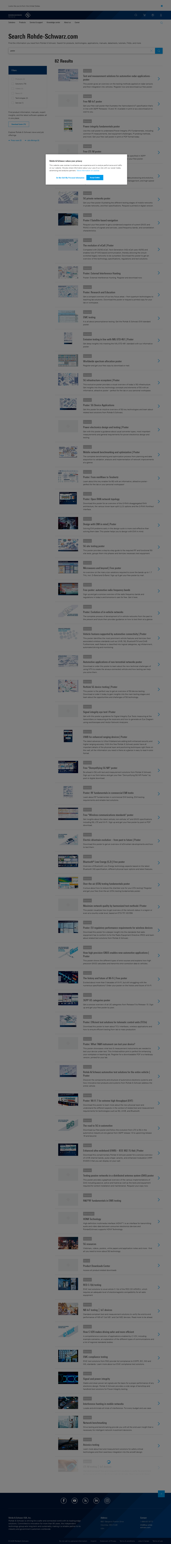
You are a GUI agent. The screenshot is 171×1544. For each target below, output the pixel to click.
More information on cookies (88, 170)
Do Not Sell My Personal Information (70, 178)
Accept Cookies (95, 177)
